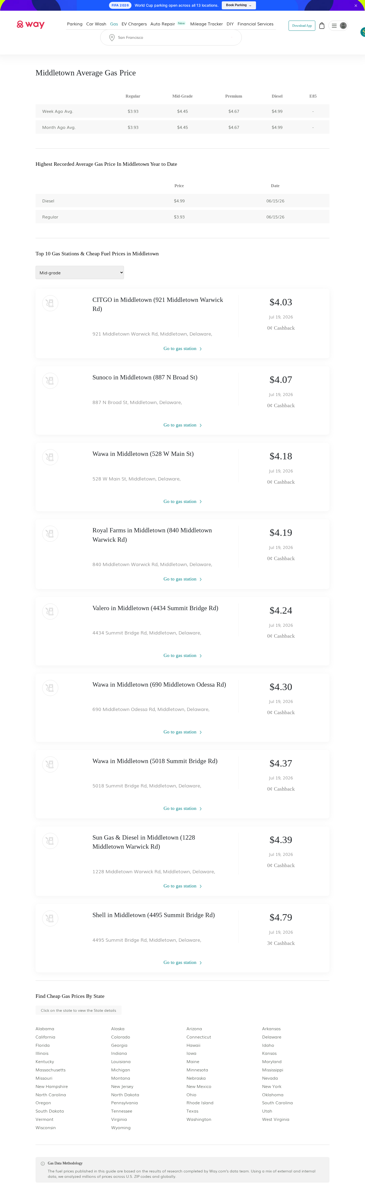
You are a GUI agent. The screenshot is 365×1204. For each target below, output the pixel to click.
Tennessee (121, 1111)
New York (271, 1086)
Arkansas (271, 1028)
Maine (193, 1061)
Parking (75, 23)
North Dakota (125, 1094)
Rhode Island (200, 1102)
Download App (302, 26)
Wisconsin (46, 1127)
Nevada (270, 1078)
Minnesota (197, 1070)
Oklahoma (273, 1094)
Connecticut (199, 1037)
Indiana (119, 1053)
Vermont (44, 1119)
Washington (199, 1119)
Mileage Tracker (206, 23)
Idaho (268, 1045)
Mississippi (272, 1070)
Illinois (42, 1053)
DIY (230, 23)
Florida (43, 1045)
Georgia (119, 1045)
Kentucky (45, 1061)
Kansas (269, 1053)
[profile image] (338, 26)
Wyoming (121, 1127)
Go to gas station (181, 348)
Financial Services (255, 23)
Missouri (44, 1078)
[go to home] (31, 23)
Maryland (272, 1061)
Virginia (119, 1119)
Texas (192, 1111)
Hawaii (193, 1045)
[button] (334, 26)
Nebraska (196, 1078)
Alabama (45, 1028)
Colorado (120, 1037)
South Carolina (277, 1102)
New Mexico (199, 1086)
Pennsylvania (124, 1102)
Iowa (191, 1053)
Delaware (271, 1037)
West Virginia (275, 1119)
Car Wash (96, 23)
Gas (114, 23)
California (45, 1037)
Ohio (191, 1094)
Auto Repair (167, 23)
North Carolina (51, 1094)
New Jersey (122, 1086)
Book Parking (239, 5)
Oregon (43, 1102)
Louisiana (121, 1061)
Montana (120, 1078)
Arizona (194, 1028)
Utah (267, 1111)
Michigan (120, 1070)
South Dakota (50, 1111)
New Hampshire (52, 1086)
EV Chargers (134, 23)
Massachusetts (50, 1070)
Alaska (118, 1028)
